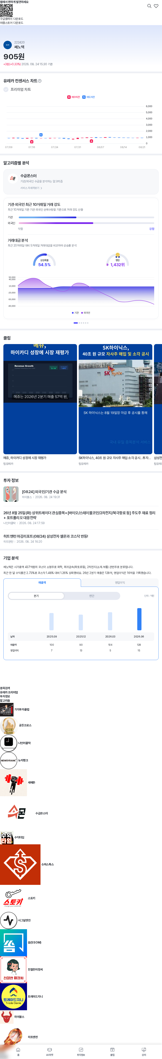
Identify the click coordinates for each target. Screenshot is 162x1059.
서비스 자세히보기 (29, 188)
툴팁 (39, 81)
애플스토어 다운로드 (11, 22)
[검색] (149, 5)
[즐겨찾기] (156, 5)
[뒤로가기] (5, 5)
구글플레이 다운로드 (11, 18)
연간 (91, 596)
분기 (36, 596)
